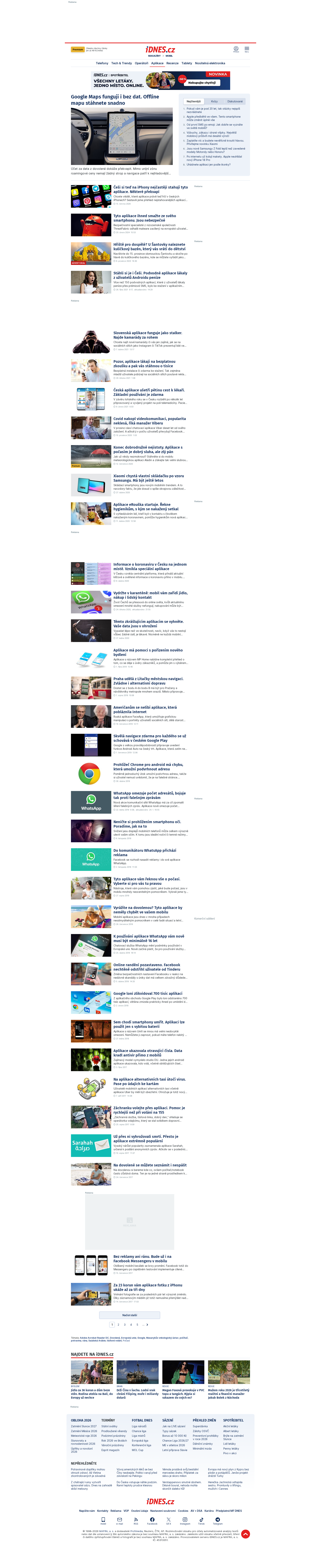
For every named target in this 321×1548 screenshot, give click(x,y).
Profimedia (136, 1531)
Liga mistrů (138, 1435)
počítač (184, 1337)
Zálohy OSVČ (201, 1431)
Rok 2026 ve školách (114, 1440)
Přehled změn (204, 1420)
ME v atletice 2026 (173, 1445)
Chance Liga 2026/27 (175, 1440)
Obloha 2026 (81, 1420)
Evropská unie (128, 1337)
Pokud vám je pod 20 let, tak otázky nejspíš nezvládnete (213, 110)
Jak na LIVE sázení (173, 1426)
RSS (136, 1523)
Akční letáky (230, 1426)
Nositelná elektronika (210, 63)
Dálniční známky (203, 1443)
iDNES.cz (160, 1501)
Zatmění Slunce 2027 (84, 1426)
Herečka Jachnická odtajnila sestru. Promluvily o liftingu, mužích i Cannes (225, 1485)
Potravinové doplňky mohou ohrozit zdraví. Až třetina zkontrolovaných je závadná (88, 1472)
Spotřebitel (233, 1420)
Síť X (168, 1523)
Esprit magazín (110, 1450)
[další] (147, 1324)
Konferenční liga (141, 1445)
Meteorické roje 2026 (84, 1435)
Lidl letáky (229, 1443)
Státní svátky (109, 1426)
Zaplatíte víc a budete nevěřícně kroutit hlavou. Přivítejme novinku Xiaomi (215, 142)
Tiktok (201, 1523)
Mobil (169, 55)
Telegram (218, 1523)
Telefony (102, 63)
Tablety (186, 63)
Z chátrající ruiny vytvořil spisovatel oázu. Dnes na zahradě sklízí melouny (91, 1485)
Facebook (152, 1523)
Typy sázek (169, 1431)
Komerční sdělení (204, 918)
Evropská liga (140, 1440)
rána (84, 1340)
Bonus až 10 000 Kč (174, 1435)
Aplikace (157, 63)
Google (141, 1337)
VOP (126, 1510)
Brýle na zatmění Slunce (233, 1437)
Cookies (183, 1510)
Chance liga (139, 1431)
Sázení (167, 1420)
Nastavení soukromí (163, 1510)
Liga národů (139, 1426)
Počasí (126, 1340)
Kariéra (209, 1510)
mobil (103, 1523)
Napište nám (87, 1510)
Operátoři (141, 63)
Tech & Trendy (121, 63)
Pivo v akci (229, 1453)
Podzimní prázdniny (113, 1435)
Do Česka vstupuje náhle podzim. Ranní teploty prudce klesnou (137, 1484)
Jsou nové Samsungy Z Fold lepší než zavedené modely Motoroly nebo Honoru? (216, 150)
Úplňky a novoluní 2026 (82, 1450)
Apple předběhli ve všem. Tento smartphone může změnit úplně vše (214, 118)
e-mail (119, 1523)
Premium (78, 49)
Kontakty (102, 1510)
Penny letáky (231, 1448)
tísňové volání (114, 1340)
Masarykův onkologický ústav (162, 1337)
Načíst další (129, 1315)
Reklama (116, 1510)
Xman (119, 1386)
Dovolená (115, 1337)
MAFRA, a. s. (106, 1531)
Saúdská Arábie (97, 1340)
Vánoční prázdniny (112, 1445)
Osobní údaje (139, 1510)
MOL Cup (137, 1450)
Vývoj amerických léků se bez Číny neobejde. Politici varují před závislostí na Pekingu (137, 1472)
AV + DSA (196, 1510)
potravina (76, 1340)
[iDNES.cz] (160, 49)
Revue (165, 1386)
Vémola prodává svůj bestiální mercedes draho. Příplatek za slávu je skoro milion (180, 1472)
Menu (247, 52)
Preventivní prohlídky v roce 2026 (205, 1437)
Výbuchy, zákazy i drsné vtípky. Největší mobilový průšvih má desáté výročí (211, 134)
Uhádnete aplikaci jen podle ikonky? (209, 164)
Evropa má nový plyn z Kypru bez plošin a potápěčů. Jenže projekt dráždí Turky (228, 1472)
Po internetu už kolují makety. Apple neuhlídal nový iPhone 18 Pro (214, 158)
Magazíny (154, 55)
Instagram (185, 1523)
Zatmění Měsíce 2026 (84, 1431)
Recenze (172, 63)
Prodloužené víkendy (114, 1431)
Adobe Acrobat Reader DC (94, 1337)
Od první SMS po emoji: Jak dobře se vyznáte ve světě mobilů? (215, 126)
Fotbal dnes (142, 1420)
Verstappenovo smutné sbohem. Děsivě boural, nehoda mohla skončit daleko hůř (182, 1485)
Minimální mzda (202, 1448)
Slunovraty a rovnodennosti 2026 (83, 1442)
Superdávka (200, 1426)
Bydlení (75, 1386)
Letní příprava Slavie (174, 1450)
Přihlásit (236, 52)
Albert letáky (231, 1431)
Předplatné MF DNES (229, 1510)
